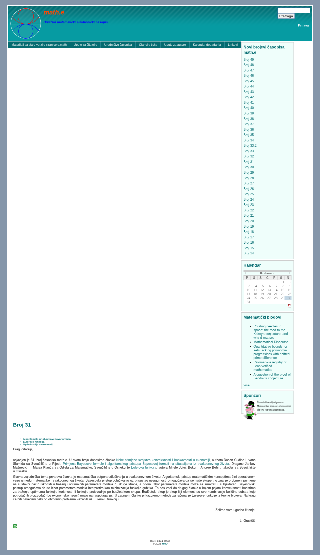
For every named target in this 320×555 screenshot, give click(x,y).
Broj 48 (249, 65)
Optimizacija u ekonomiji (38, 444)
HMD (165, 543)
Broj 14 (249, 253)
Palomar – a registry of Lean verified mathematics (270, 366)
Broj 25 (249, 194)
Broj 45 (249, 81)
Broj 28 (249, 178)
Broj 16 (249, 242)
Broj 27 (249, 183)
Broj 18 (249, 232)
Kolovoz (267, 273)
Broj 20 (249, 221)
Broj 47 (249, 70)
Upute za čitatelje (85, 44)
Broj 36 (249, 129)
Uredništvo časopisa (118, 44)
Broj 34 (249, 140)
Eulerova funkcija (33, 441)
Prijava (303, 25)
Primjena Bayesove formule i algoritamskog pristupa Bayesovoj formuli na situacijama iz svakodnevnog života (146, 464)
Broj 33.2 (250, 145)
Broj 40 (249, 108)
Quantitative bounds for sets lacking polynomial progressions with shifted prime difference (272, 352)
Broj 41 (249, 102)
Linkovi (233, 44)
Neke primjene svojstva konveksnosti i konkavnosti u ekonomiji (163, 460)
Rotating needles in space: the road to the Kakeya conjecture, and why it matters (271, 331)
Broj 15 (249, 248)
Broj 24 (249, 199)
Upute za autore (175, 44)
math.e (54, 12)
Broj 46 (249, 75)
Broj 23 (249, 205)
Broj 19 (249, 226)
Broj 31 (249, 162)
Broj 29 (249, 172)
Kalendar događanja (207, 44)
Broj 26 (249, 189)
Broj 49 (249, 59)
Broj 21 (249, 215)
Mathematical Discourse (271, 342)
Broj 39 (249, 113)
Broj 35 (249, 135)
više (247, 385)
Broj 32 (249, 156)
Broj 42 (249, 97)
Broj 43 (249, 92)
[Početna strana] (25, 23)
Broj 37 (249, 124)
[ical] (290, 307)
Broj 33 (249, 151)
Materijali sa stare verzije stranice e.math (39, 44)
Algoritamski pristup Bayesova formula (47, 439)
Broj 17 (249, 237)
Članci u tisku (148, 44)
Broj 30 (249, 167)
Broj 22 (249, 210)
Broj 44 (249, 86)
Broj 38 (249, 119)
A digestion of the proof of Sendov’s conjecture (272, 376)
